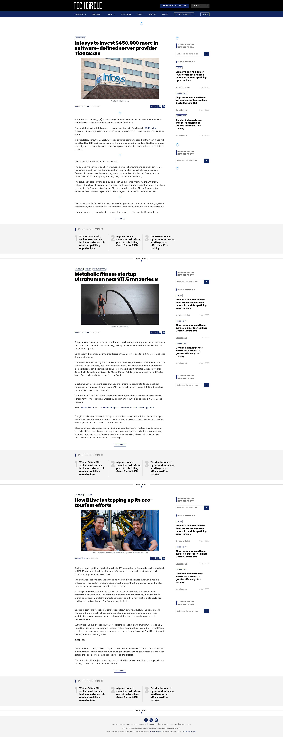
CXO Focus (126, 14)
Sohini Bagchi (181, 110)
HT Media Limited (155, 731)
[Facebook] (152, 106)
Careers (122, 724)
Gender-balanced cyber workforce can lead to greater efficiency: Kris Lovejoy (189, 124)
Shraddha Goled (183, 87)
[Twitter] (156, 106)
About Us (115, 724)
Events (205, 14)
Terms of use (163, 724)
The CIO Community (184, 14)
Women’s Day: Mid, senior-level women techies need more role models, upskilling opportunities (191, 76)
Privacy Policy (152, 724)
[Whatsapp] (163, 106)
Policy (140, 14)
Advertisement (132, 724)
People (165, 14)
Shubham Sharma (82, 106)
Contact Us (142, 724)
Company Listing (185, 724)
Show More (120, 219)
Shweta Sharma (81, 558)
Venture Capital (99, 269)
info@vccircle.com (189, 731)
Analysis (152, 14)
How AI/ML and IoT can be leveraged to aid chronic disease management (118, 407)
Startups (96, 14)
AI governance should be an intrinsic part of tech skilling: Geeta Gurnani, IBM (191, 100)
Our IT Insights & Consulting (174, 6)
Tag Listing (173, 724)
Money (111, 14)
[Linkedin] (159, 106)
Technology (79, 14)
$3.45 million (151, 128)
